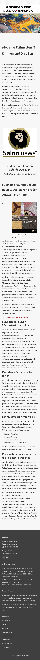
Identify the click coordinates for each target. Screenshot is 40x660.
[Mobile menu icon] (36, 9)
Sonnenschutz (6, 647)
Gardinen (5, 628)
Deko (4, 624)
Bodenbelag (6, 620)
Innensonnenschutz (8, 636)
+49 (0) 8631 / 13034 (10, 544)
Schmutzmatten (7, 643)
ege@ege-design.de (10, 541)
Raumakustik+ (6, 639)
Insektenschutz (7, 632)
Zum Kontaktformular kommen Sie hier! (15, 317)
